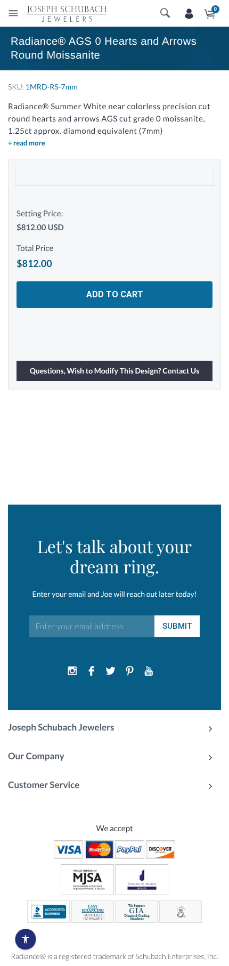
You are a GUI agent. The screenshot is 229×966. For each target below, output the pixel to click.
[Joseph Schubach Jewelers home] (67, 13)
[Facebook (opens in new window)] (91, 671)
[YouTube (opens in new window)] (148, 671)
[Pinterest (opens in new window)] (129, 671)
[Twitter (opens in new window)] (111, 671)
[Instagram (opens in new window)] (72, 671)
